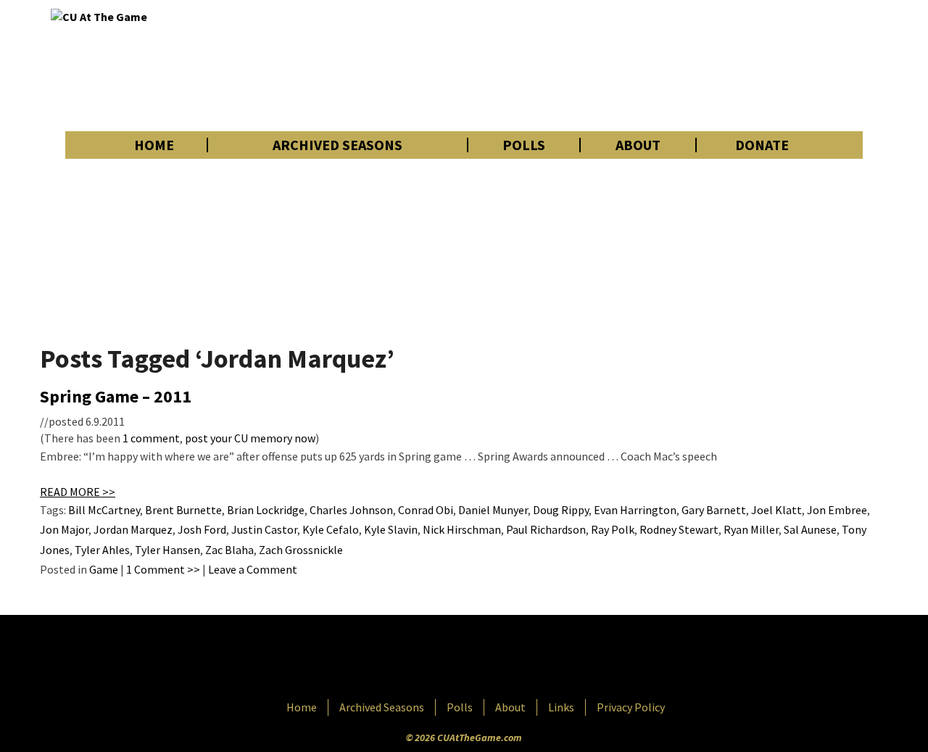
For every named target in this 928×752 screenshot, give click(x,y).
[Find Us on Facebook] (431, 658)
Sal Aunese (810, 529)
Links (561, 707)
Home (154, 145)
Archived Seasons (337, 145)
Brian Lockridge (265, 510)
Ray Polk (612, 529)
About (638, 145)
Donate (762, 145)
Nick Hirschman (462, 529)
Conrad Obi (425, 510)
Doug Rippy (561, 510)
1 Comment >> (163, 569)
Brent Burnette (183, 510)
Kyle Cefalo (330, 529)
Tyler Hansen (167, 549)
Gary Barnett (714, 510)
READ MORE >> (77, 491)
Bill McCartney (104, 510)
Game (103, 569)
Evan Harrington (635, 510)
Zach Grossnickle (301, 549)
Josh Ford (202, 529)
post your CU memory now (250, 438)
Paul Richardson (546, 529)
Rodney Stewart (678, 529)
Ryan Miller (751, 529)
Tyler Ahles (102, 549)
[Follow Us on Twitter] (495, 658)
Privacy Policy (631, 707)
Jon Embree (837, 510)
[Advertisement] (613, 65)
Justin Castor (264, 529)
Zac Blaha (229, 549)
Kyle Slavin (391, 529)
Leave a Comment (252, 569)
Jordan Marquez (133, 529)
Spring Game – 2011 (115, 396)
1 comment (151, 438)
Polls (523, 145)
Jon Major (64, 529)
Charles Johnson (351, 510)
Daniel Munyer (493, 510)
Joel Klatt (776, 510)
